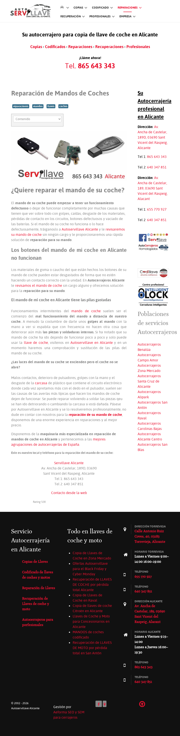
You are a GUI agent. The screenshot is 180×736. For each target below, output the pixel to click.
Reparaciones (80, 46)
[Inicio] (65, 7)
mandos (38, 106)
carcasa (41, 383)
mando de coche (86, 311)
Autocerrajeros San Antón (152, 405)
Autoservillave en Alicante (91, 342)
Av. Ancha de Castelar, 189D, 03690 (152, 131)
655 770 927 (157, 209)
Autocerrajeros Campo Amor (149, 357)
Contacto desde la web (69, 493)
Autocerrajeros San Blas (152, 447)
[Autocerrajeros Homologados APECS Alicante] (153, 247)
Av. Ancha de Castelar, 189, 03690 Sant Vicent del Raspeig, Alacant (152, 188)
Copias (36, 46)
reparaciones (20, 106)
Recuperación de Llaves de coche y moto (35, 603)
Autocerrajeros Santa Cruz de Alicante (149, 381)
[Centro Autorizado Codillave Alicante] (153, 272)
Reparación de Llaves (38, 588)
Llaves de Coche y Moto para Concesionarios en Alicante (91, 621)
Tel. (90, 65)
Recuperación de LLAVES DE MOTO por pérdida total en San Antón (92, 647)
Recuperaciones (109, 46)
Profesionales (138, 46)
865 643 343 (157, 156)
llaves (50, 106)
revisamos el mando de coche (38, 285)
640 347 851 (157, 167)
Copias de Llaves (35, 561)
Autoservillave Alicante (80, 229)
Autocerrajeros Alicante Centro (150, 436)
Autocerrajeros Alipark (149, 394)
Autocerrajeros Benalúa (149, 347)
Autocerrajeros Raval (149, 415)
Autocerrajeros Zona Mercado (149, 368)
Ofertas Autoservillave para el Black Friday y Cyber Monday (90, 568)
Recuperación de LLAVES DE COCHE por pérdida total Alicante (92, 584)
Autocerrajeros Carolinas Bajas (150, 426)
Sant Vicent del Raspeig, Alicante (152, 142)
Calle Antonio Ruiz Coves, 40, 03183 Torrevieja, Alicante (150, 536)
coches (63, 106)
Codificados (55, 46)
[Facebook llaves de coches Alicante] (153, 237)
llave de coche (36, 342)
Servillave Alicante (69, 463)
